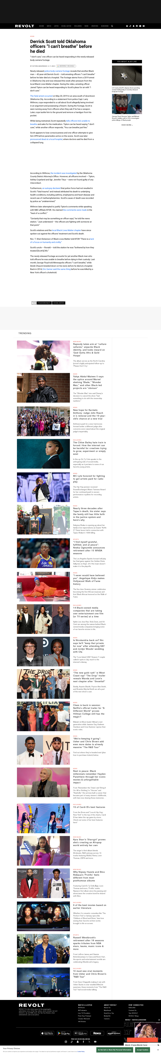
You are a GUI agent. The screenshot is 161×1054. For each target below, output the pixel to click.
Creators (94, 26)
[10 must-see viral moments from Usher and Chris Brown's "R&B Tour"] (43, 982)
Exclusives (78, 26)
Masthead (107, 1010)
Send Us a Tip (109, 1013)
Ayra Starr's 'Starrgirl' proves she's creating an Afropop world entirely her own (89, 842)
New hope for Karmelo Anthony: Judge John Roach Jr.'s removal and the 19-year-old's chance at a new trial (89, 414)
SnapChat (133, 26)
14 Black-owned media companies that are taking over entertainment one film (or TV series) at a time (88, 612)
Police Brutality (44, 303)
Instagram (127, 26)
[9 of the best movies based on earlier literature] (43, 916)
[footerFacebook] (83, 1043)
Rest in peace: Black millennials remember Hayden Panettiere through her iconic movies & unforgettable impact (89, 777)
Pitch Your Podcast (84, 1016)
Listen (56, 26)
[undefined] (127, 75)
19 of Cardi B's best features (89, 807)
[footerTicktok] (72, 1043)
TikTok (130, 26)
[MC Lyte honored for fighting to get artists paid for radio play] (43, 487)
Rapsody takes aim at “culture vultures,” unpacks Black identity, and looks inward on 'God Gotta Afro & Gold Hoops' (89, 350)
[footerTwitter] (89, 1043)
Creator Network (84, 1019)
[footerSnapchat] (77, 1043)
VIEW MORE (126, 125)
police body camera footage (57, 71)
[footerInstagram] (66, 1043)
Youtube (144, 26)
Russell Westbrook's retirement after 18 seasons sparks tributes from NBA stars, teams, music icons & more (88, 943)
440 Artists (82, 1021)
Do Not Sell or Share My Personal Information (114, 1050)
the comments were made (75, 210)
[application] (142, 1032)
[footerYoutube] (95, 1043)
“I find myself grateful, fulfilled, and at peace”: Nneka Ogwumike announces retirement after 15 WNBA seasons (89, 547)
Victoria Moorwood (39, 66)
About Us (107, 1008)
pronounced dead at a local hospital (46, 139)
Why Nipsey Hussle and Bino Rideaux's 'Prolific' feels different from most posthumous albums (89, 876)
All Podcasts (82, 1010)
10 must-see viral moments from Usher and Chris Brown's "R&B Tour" (89, 974)
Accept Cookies (142, 1050)
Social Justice (66, 26)
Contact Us (132, 1010)
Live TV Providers (84, 1013)
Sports (76, 539)
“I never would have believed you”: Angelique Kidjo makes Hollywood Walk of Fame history (89, 579)
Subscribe (105, 26)
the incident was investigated (63, 173)
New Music (77, 341)
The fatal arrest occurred (41, 96)
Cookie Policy (81, 1051)
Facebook (137, 26)
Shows (41, 26)
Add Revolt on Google (66, 66)
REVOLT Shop (134, 1016)
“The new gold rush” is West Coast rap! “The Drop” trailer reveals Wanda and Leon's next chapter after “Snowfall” (89, 677)
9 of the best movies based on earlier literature (89, 906)
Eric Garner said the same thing (57, 269)
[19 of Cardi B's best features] (43, 818)
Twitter (140, 26)
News (86, 26)
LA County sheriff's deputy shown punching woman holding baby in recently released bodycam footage (126, 90)
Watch (49, 26)
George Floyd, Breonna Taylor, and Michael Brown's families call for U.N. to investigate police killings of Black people (125, 118)
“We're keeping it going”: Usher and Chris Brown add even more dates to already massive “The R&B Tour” (88, 743)
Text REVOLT (133, 1013)
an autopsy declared (51, 188)
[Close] (158, 1050)
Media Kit (107, 1016)
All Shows (81, 1008)
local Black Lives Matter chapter (66, 230)
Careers (107, 1019)
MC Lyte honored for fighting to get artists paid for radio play (89, 478)
